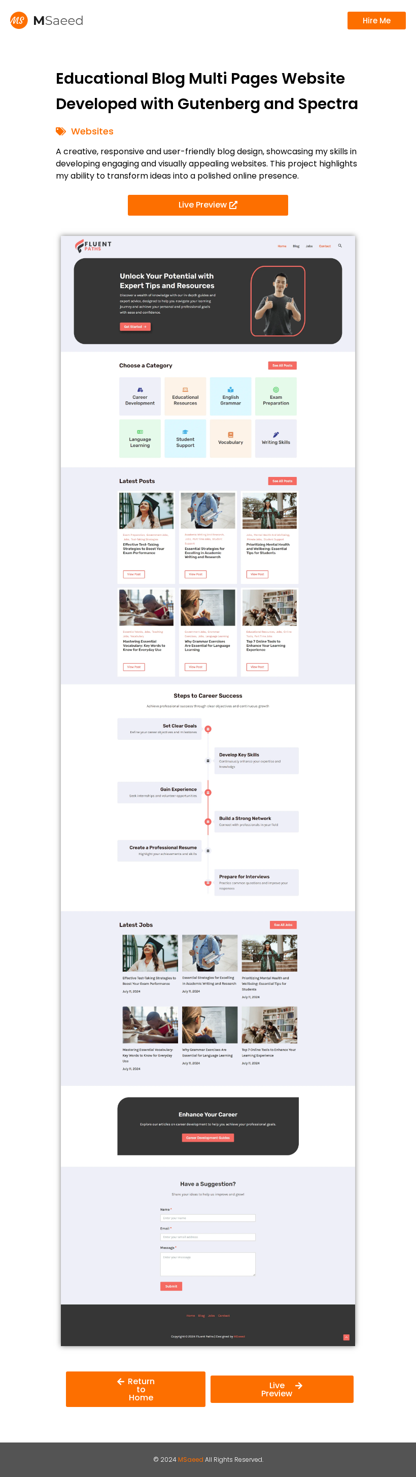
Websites (92, 131)
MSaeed (190, 1459)
